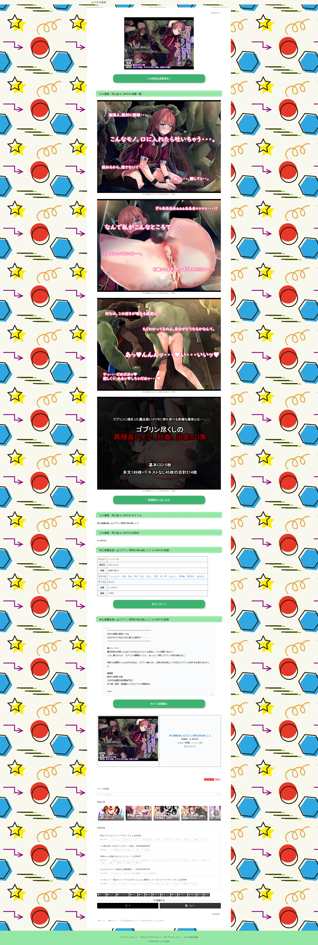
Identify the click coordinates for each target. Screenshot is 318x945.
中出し (149, 576)
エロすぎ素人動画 (191, 937)
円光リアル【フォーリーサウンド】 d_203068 (120, 836)
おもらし (173, 576)
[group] (111, 813)
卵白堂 (111, 582)
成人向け (201, 576)
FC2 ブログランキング (172, 937)
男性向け (191, 576)
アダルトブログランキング (150, 937)
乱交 (142, 576)
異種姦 (182, 576)
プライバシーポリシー (129, 937)
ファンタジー (114, 576)
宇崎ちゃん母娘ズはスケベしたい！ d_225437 (120, 856)
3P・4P (163, 576)
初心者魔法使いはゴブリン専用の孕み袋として (190, 735)
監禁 (156, 576)
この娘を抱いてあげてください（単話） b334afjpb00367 (125, 846)
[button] (218, 794)
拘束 (124, 576)
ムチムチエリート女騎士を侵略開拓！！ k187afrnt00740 (125, 869)
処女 (136, 576)
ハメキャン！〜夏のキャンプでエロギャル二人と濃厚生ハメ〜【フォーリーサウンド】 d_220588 (143, 880)
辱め (130, 576)
